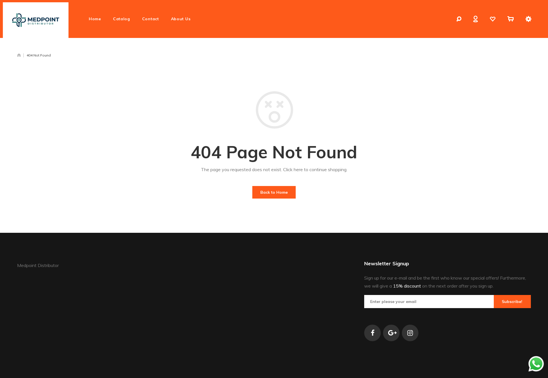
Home (95, 18)
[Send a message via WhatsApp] (536, 364)
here (298, 169)
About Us (181, 18)
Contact (150, 18)
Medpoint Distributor (38, 265)
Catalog (121, 18)
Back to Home (274, 192)
